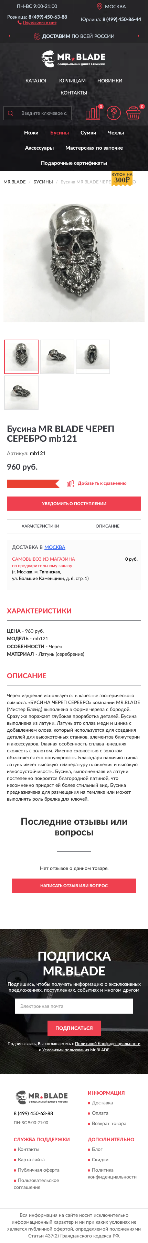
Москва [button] (54, 547)
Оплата (100, 1113)
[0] (133, 113)
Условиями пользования (65, 1050)
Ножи (31, 133)
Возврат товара (109, 1124)
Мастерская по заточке (94, 148)
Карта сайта (31, 1160)
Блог (97, 1149)
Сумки (88, 133)
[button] (37, 22)
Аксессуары (39, 148)
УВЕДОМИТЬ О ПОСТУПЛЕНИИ (74, 504)
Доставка (102, 1103)
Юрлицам (72, 81)
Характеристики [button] (40, 526)
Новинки (110, 81)
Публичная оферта (39, 1170)
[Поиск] (10, 113)
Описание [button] (107, 526)
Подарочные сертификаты (74, 163)
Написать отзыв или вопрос (74, 886)
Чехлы (116, 133)
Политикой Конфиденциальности (107, 1044)
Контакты (74, 93)
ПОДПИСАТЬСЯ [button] (74, 1028)
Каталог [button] (36, 81)
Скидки (100, 1160)
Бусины (59, 133)
